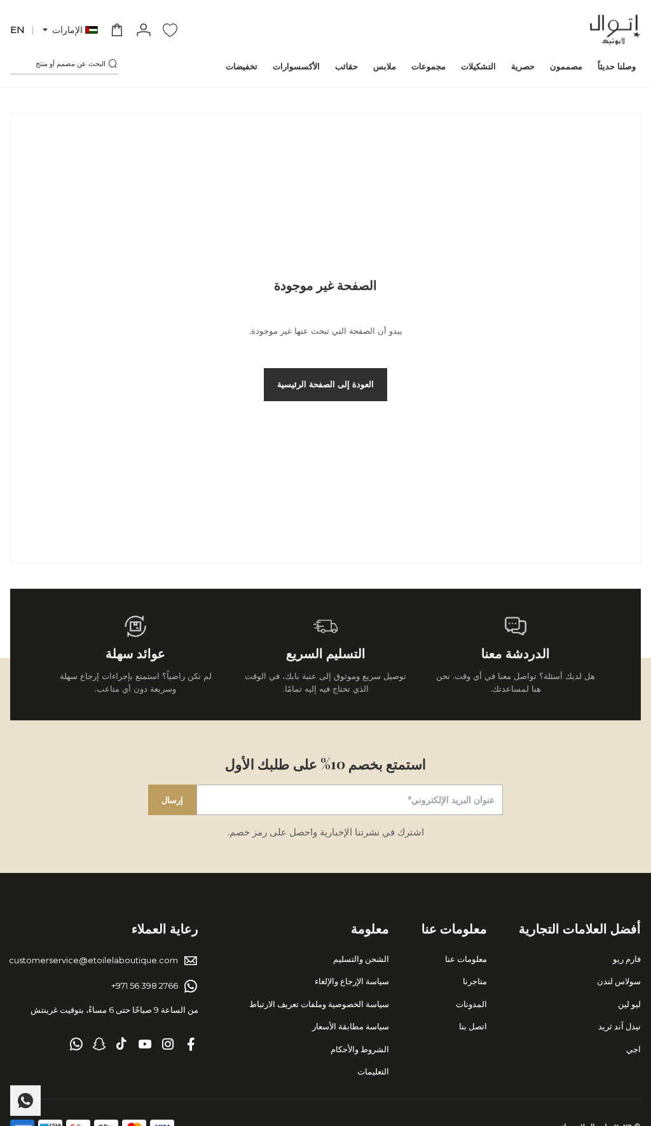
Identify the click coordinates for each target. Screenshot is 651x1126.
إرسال (172, 800)
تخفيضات (241, 66)
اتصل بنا (473, 1026)
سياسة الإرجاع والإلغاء (352, 981)
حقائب (346, 66)
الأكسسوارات (296, 66)
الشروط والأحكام (360, 1049)
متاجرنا (475, 981)
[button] (69, 30)
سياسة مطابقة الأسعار (350, 1026)
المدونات (471, 1004)
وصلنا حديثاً (617, 66)
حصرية (523, 66)
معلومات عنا (466, 959)
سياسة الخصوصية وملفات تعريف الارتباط (319, 1004)
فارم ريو (627, 959)
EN (17, 30)
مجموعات (428, 66)
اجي (633, 1049)
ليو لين (629, 1004)
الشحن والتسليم (361, 959)
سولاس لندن (619, 981)
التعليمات (373, 1071)
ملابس (384, 66)
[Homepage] (615, 30)
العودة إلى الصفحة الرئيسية (325, 384)
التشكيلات (478, 66)
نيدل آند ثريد (619, 1026)
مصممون (566, 66)
